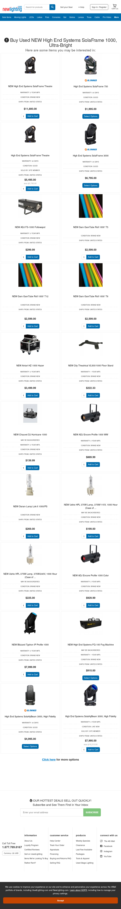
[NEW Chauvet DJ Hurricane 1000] (30, 413)
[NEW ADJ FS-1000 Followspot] (30, 206)
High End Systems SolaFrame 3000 (91, 155)
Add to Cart (32, 115)
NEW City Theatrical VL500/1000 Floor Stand (90, 365)
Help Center (55, 840)
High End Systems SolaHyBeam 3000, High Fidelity (30, 716)
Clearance (80, 845)
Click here (49, 759)
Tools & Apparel (82, 858)
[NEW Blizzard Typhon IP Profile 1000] (30, 623)
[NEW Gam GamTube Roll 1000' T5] (90, 206)
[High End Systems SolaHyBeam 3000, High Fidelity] (30, 695)
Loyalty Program (31, 845)
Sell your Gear (66, 7)
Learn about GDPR (78, 890)
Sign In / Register (99, 7)
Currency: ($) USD (11, 853)
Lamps (81, 17)
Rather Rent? (30, 862)
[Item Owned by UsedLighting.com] (90, 80)
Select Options (91, 116)
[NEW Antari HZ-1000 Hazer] (30, 344)
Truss (89, 17)
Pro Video (107, 17)
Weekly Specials (83, 840)
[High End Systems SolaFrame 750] (90, 65)
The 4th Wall (109, 841)
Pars (47, 17)
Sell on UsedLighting (33, 854)
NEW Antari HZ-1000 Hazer (30, 365)
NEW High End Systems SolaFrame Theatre (30, 86)
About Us (28, 840)
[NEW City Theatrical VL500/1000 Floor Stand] (90, 344)
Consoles (56, 17)
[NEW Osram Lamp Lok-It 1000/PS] (30, 485)
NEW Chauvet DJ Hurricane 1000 (30, 434)
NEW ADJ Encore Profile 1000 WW (90, 434)
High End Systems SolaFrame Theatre (30, 155)
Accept (60, 900)
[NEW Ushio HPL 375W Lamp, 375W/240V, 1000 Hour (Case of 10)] (30, 554)
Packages (80, 854)
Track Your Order (57, 845)
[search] (52, 7)
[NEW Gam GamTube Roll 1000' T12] (30, 275)
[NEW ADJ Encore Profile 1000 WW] (90, 413)
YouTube (107, 856)
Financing (54, 854)
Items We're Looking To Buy (36, 858)
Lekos (39, 17)
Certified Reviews (32, 849)
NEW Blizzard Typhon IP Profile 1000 (30, 644)
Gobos (72, 17)
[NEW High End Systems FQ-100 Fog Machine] (90, 623)
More (116, 17)
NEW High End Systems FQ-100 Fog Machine (91, 644)
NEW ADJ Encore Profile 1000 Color (91, 575)
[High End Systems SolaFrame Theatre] (30, 134)
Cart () (115, 9)
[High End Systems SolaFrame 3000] (90, 134)
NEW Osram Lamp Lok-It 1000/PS (30, 506)
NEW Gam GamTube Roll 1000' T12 (30, 296)
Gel (64, 17)
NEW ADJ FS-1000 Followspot (30, 227)
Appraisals (54, 849)
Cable (97, 17)
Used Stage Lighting (84, 862)
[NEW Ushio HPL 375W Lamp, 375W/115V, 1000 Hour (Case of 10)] (90, 485)
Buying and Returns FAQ (60, 858)
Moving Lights (20, 17)
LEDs (31, 17)
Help (82, 7)
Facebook (108, 846)
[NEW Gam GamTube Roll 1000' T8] (90, 275)
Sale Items (6, 17)
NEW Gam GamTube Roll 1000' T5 (90, 227)
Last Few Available (84, 849)
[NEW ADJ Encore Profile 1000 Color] (90, 554)
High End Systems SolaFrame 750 (91, 86)
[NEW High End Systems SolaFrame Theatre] (30, 65)
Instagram (108, 851)
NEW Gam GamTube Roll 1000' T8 (90, 296)
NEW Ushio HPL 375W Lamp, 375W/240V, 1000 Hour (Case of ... (30, 575)
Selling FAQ (55, 862)
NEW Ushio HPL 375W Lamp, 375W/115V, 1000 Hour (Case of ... (91, 506)
